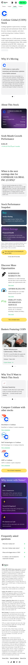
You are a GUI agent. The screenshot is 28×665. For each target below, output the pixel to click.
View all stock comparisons (14, 470)
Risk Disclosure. (13, 626)
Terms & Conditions (14, 658)
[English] (16, 2)
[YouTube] (14, 662)
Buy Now (22, 2)
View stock (11, 285)
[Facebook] (17, 662)
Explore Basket (7, 362)
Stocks (14, 6)
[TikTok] (11, 662)
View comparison (5, 430)
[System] (12, 2)
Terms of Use (23, 658)
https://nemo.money (16, 569)
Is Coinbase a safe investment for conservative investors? (10, 557)
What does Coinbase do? (8, 543)
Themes (4, 6)
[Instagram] (20, 662)
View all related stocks (14, 319)
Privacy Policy (5, 658)
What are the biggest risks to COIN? (11, 552)
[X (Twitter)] (8, 662)
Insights (9, 6)
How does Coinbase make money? (11, 548)
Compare (21, 6)
